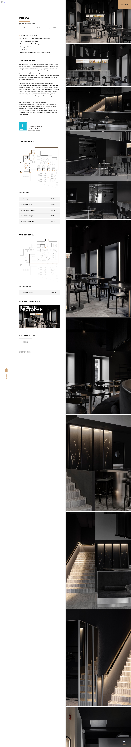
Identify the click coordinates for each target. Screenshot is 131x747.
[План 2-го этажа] (39, 260)
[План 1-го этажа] (39, 166)
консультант (124, 4)
